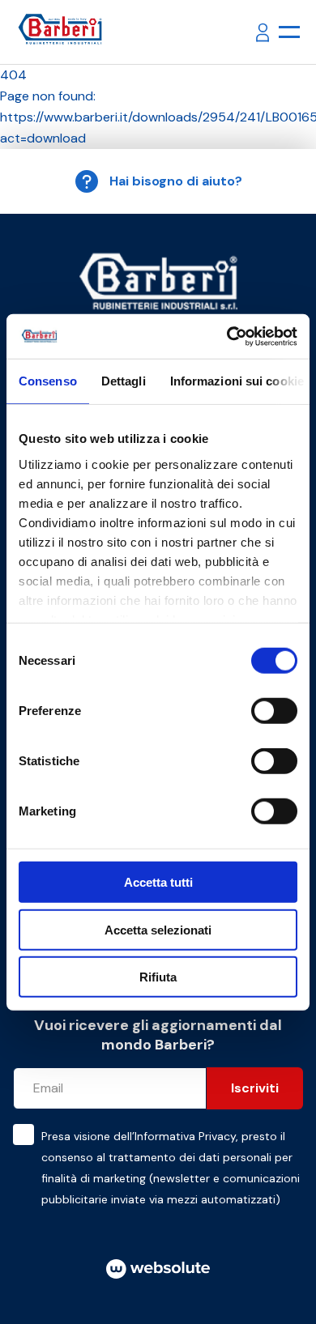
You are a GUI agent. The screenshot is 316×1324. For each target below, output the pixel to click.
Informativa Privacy (185, 1136)
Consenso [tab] (48, 381)
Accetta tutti (158, 882)
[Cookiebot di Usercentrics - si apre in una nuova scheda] (227, 336)
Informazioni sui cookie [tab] (237, 381)
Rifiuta (158, 977)
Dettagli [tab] (123, 381)
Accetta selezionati (158, 929)
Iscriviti (255, 1087)
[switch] (274, 711)
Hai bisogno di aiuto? (175, 180)
